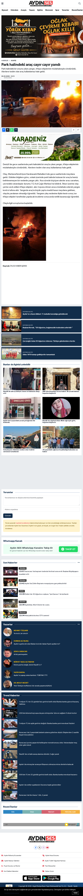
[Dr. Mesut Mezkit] (7, 684)
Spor (57, 10)
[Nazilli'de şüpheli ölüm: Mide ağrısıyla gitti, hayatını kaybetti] (61, 408)
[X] (39, 847)
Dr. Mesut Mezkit (21, 683)
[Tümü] (79, 563)
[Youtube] (47, 847)
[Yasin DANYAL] (7, 674)
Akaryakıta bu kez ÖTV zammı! (34, 615)
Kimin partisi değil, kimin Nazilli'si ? (28, 665)
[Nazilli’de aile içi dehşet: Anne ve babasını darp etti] (22, 379)
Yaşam (32, 10)
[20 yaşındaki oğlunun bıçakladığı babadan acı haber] (61, 437)
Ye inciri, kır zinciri (21, 633)
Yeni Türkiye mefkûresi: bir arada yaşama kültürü (33, 686)
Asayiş (23, 10)
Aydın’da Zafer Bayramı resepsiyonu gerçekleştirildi (42, 583)
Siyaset (5, 10)
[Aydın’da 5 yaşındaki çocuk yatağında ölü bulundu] (22, 408)
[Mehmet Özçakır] (7, 632)
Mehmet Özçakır (21, 630)
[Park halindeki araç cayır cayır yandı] (41, 103)
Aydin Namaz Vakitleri (11, 861)
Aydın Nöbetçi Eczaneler (12, 855)
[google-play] (51, 878)
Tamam (75, 893)
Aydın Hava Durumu (52, 855)
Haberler (4, 60)
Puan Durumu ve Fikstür (12, 866)
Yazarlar (65, 10)
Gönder (8, 516)
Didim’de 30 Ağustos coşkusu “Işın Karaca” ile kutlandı (43, 594)
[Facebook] (36, 847)
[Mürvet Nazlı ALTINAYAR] (7, 663)
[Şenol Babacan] (7, 653)
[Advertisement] (42, 286)
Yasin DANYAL (19, 672)
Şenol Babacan (20, 651)
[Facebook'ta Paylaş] (3, 130)
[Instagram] (43, 847)
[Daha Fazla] (16, 130)
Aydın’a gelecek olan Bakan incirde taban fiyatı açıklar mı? (37, 644)
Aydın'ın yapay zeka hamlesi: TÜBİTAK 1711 (30, 675)
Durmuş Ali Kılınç (21, 641)
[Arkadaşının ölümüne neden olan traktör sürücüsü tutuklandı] (22, 437)
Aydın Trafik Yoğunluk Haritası (55, 861)
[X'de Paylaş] (8, 130)
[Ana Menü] (2, 4)
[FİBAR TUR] (41, 147)
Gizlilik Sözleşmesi (11, 893)
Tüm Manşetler (50, 866)
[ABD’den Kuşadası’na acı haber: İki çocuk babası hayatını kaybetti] (61, 379)
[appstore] (32, 878)
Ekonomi (49, 10)
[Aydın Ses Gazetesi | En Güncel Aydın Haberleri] (40, 3)
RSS (9, 886)
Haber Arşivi (49, 871)
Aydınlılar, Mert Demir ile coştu (34, 605)
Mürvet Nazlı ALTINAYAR (24, 662)
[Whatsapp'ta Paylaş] (12, 130)
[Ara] (79, 3)
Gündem (14, 10)
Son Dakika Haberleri (11, 871)
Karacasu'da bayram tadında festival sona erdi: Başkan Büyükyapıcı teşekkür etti (48, 572)
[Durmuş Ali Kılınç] (7, 642)
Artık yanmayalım (20, 654)
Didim (22, 591)
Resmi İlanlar (77, 10)
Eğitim (40, 10)
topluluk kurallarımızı (23, 523)
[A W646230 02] (24, 233)
